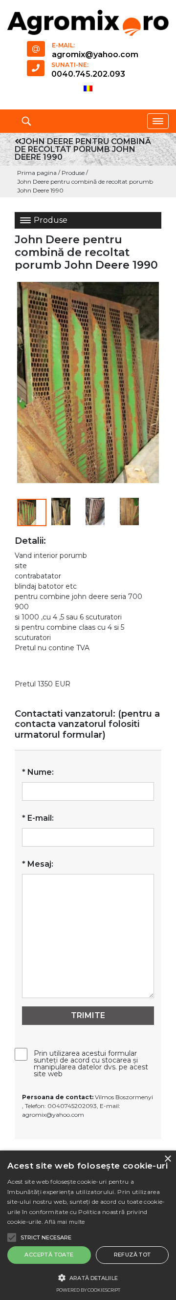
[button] (31, 512)
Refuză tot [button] (132, 1254)
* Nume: (38, 772)
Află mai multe (64, 1221)
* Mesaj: (37, 864)
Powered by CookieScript (88, 1290)
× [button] (167, 1159)
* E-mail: (38, 818)
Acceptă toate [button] (48, 1254)
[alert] (88, 1225)
